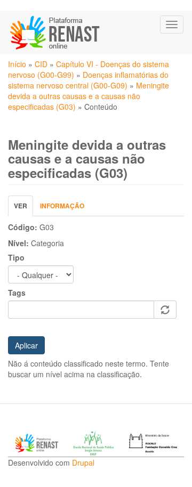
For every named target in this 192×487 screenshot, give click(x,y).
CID (41, 64)
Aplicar (26, 345)
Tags (17, 292)
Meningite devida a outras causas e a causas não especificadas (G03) (88, 96)
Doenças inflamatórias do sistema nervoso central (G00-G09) (88, 80)
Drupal (83, 462)
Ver (23, 208)
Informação (62, 205)
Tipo (16, 257)
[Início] (56, 32)
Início (17, 64)
